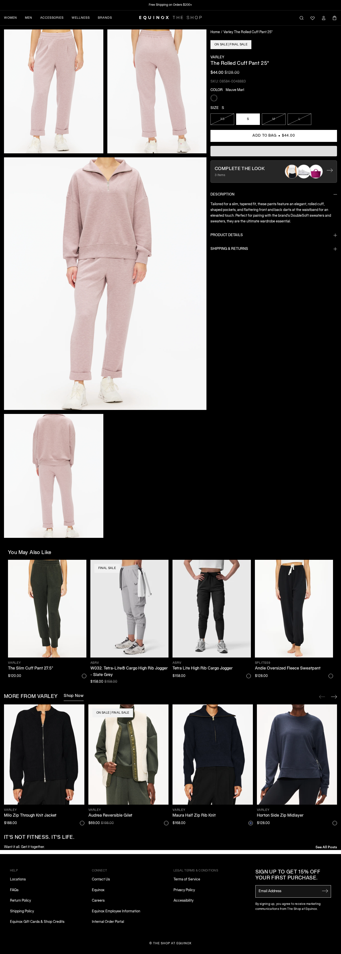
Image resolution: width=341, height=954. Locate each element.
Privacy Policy (184, 890)
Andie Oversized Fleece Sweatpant (288, 668)
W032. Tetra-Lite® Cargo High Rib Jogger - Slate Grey (129, 672)
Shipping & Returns (229, 249)
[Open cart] (334, 17)
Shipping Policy (22, 911)
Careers (98, 900)
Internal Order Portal (108, 922)
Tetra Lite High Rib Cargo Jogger (202, 668)
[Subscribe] (325, 891)
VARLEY (217, 57)
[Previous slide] (322, 696)
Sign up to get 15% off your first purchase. (288, 875)
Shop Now (74, 696)
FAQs (14, 890)
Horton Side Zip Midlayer (280, 815)
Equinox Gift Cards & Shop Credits (37, 922)
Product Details (226, 235)
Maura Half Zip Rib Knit (194, 815)
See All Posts (326, 846)
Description (222, 194)
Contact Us (101, 879)
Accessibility (183, 900)
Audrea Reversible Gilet (110, 815)
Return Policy (20, 900)
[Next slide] (334, 696)
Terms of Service (186, 879)
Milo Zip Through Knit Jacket (30, 815)
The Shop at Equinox (172, 943)
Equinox (98, 890)
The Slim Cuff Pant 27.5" (30, 668)
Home (215, 32)
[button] (53, 91)
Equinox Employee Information (116, 911)
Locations (18, 879)
